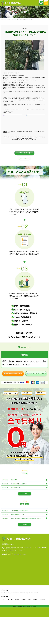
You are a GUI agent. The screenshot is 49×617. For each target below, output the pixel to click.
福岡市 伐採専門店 (12, 2)
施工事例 (17, 599)
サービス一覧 (10, 599)
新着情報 (23, 599)
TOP (3, 599)
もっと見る (24, 493)
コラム (29, 599)
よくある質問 (42, 599)
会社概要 (35, 599)
